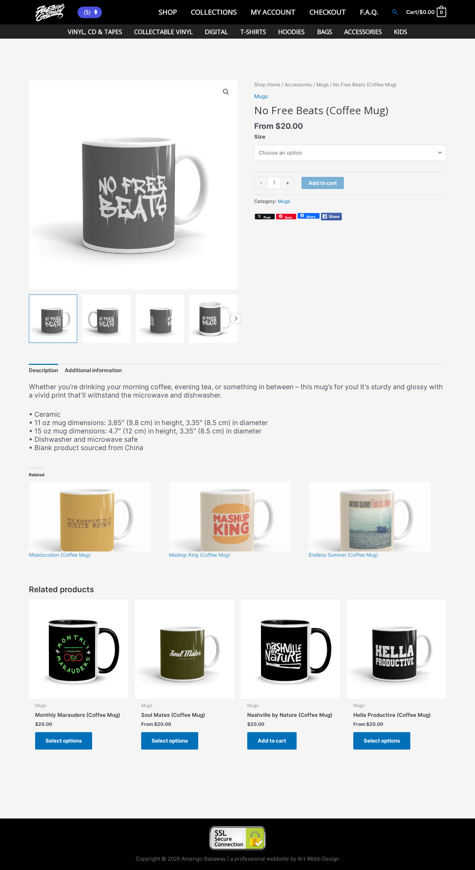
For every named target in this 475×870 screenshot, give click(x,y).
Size (259, 136)
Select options (64, 740)
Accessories (298, 84)
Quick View (78, 692)
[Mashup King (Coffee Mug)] (235, 516)
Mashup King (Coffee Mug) (199, 555)
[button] (226, 92)
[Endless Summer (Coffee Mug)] (375, 516)
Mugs (322, 84)
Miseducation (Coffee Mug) (60, 555)
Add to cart (322, 183)
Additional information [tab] (93, 370)
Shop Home (267, 84)
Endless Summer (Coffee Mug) (343, 555)
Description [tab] (43, 370)
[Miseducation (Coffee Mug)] (95, 516)
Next (236, 318)
